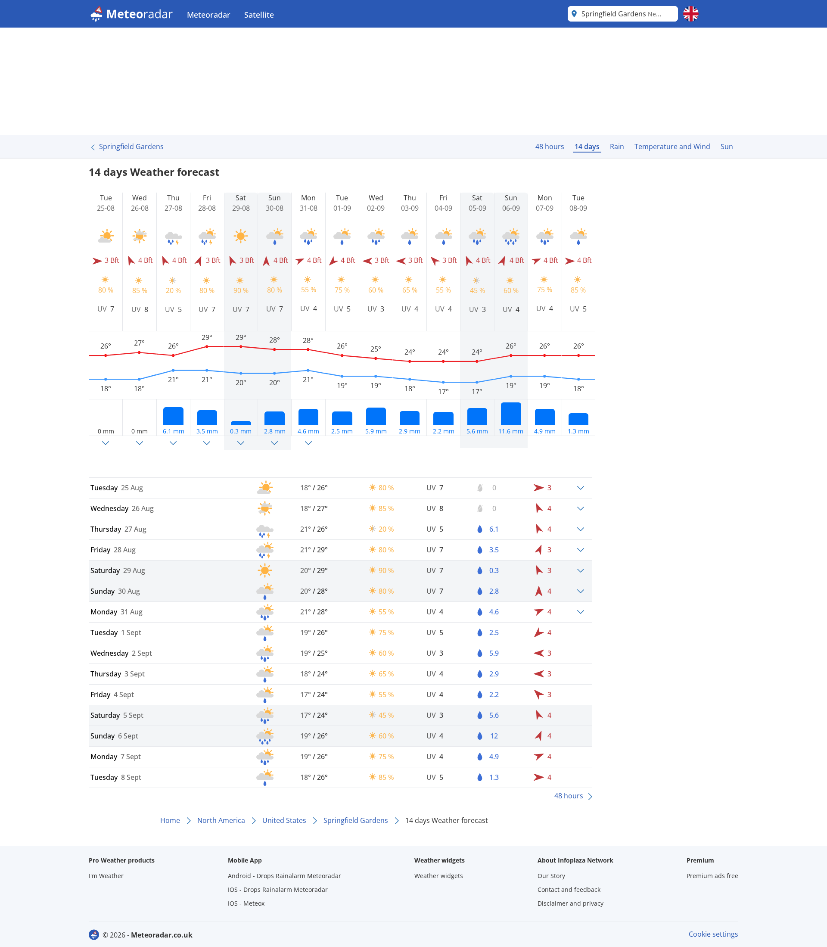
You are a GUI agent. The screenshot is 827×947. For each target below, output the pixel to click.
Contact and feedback (569, 889)
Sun (727, 146)
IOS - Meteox (246, 903)
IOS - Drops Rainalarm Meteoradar (278, 889)
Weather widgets (438, 876)
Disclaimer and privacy (570, 903)
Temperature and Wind (672, 146)
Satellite (259, 14)
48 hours (549, 146)
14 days (587, 146)
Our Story (551, 876)
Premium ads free (712, 876)
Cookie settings (713, 934)
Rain (617, 146)
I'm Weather (106, 876)
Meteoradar (208, 14)
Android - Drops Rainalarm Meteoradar (284, 876)
